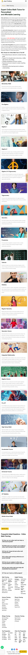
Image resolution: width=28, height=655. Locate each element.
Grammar (16, 586)
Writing (16, 583)
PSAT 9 (9, 637)
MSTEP (16, 637)
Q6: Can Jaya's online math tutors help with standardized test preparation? (13, 568)
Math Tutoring (10, 5)
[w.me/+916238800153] (2, 647)
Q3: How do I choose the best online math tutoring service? (12, 552)
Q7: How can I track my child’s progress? (12, 573)
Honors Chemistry (17, 619)
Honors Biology (4, 619)
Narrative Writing (23, 584)
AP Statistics (10, 590)
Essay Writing (23, 580)
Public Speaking (23, 593)
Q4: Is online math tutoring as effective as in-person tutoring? (13, 557)
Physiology (3, 624)
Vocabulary (16, 584)
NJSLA (16, 641)
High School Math (5, 583)
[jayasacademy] (6, 1)
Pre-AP (9, 583)
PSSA (20, 634)
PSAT (9, 634)
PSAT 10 (9, 639)
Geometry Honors (5, 592)
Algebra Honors (4, 589)
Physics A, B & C (17, 607)
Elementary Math (4, 579)
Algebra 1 (3, 586)
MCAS (16, 636)
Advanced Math (10, 587)
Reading (16, 581)
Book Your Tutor (5, 528)
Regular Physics (17, 599)
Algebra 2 (3, 587)
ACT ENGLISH (4, 637)
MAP (15, 634)
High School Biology (5, 599)
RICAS (20, 636)
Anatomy (3, 622)
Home (3, 5)
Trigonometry (10, 579)
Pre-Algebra (4, 584)
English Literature (23, 579)
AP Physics (16, 602)
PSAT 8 (9, 636)
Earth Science (4, 607)
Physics (3, 602)
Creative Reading (17, 587)
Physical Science (4, 608)
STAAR (20, 639)
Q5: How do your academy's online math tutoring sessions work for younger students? (13, 563)
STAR (20, 637)
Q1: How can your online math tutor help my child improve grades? (13, 541)
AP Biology (3, 621)
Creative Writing (17, 589)
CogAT (24, 639)
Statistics (9, 588)
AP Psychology (4, 627)
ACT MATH (4, 636)
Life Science (4, 605)
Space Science (4, 610)
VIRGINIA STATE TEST (20, 641)
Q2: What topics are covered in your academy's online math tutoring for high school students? (13, 546)
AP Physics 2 (17, 605)
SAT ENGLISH (4, 634)
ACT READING (4, 639)
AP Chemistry (17, 621)
